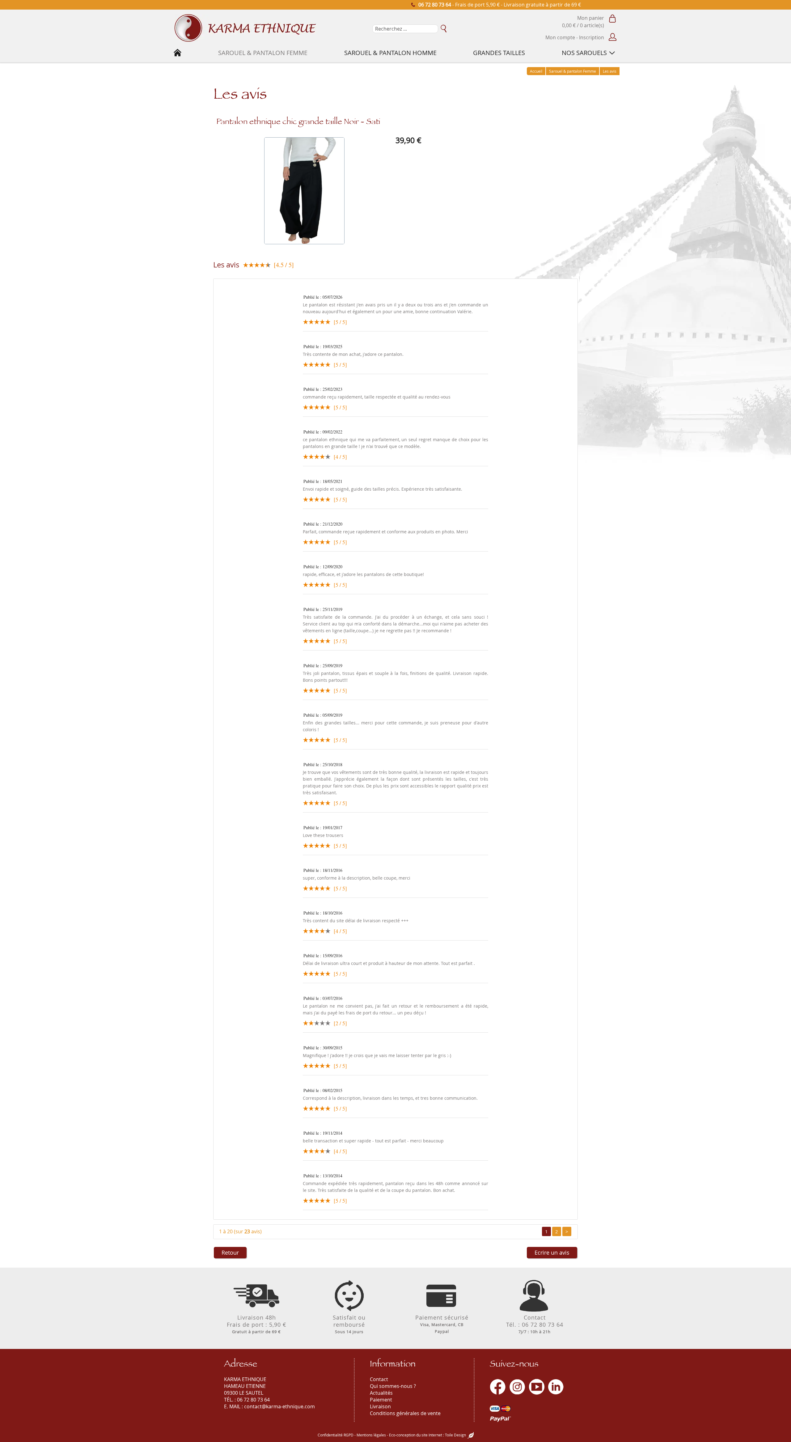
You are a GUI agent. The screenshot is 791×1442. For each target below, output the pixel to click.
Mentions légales (371, 1434)
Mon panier (590, 18)
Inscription (591, 37)
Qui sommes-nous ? (393, 1386)
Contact (379, 1379)
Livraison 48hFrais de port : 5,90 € (256, 1324)
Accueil (536, 71)
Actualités (381, 1392)
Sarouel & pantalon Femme (572, 71)
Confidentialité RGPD (335, 1434)
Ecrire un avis (552, 1252)
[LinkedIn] (556, 1387)
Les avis (609, 71)
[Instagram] (517, 1387)
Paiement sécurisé (441, 1324)
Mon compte (560, 37)
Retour (230, 1252)
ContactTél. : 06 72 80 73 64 (534, 1324)
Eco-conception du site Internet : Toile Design (427, 1434)
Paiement (381, 1399)
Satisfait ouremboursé (349, 1324)
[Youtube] (537, 1387)
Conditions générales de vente (405, 1413)
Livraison (380, 1406)
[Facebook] (498, 1387)
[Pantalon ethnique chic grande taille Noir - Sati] (304, 190)
